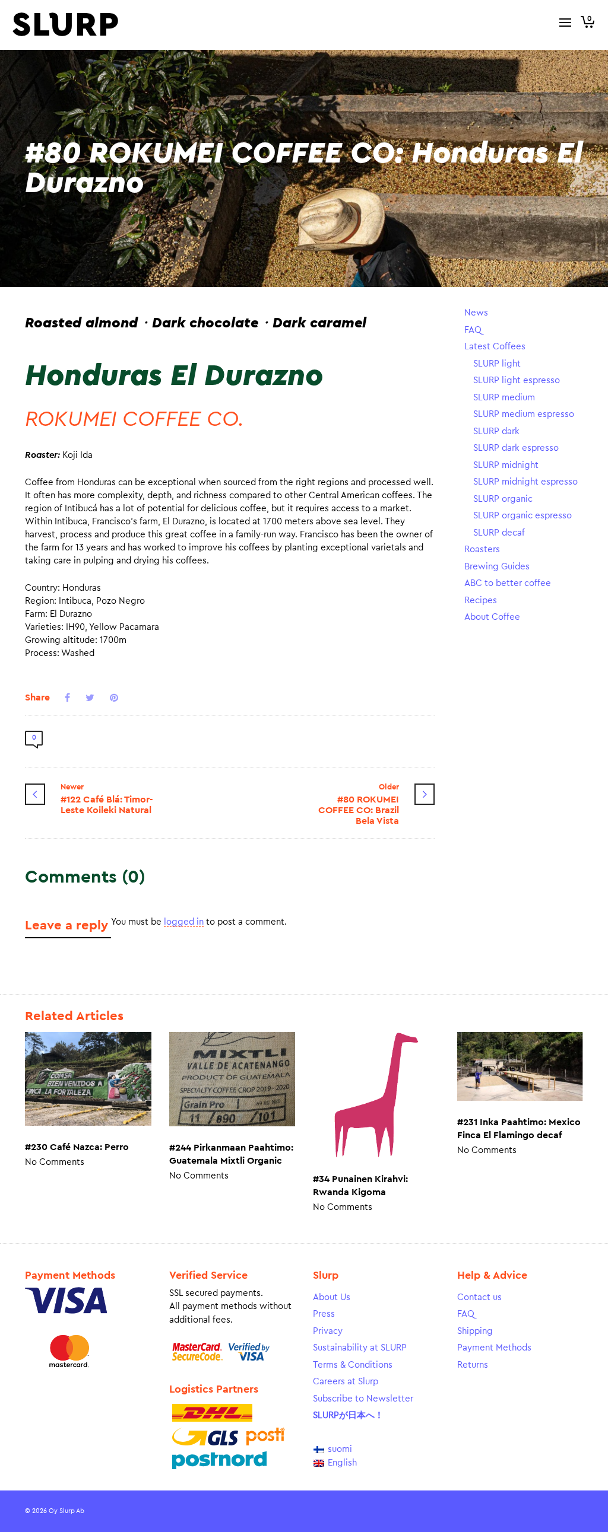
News (476, 312)
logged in (184, 922)
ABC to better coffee (507, 583)
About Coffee (492, 617)
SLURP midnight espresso (525, 481)
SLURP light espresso (516, 380)
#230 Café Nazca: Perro (77, 1147)
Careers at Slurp (345, 1381)
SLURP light (497, 363)
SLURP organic (503, 499)
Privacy (328, 1331)
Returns (472, 1365)
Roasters (482, 549)
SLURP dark (496, 431)
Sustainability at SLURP (360, 1347)
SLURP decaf (499, 532)
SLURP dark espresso (516, 448)
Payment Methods (494, 1347)
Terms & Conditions (352, 1365)
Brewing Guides (497, 566)
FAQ (473, 330)
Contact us (479, 1297)
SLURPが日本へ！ (348, 1415)
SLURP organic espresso (522, 515)
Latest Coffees (494, 346)
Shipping (475, 1331)
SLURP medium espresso (523, 414)
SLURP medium (504, 397)
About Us (331, 1297)
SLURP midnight (506, 465)
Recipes (480, 600)
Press (324, 1314)
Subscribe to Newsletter (363, 1398)
